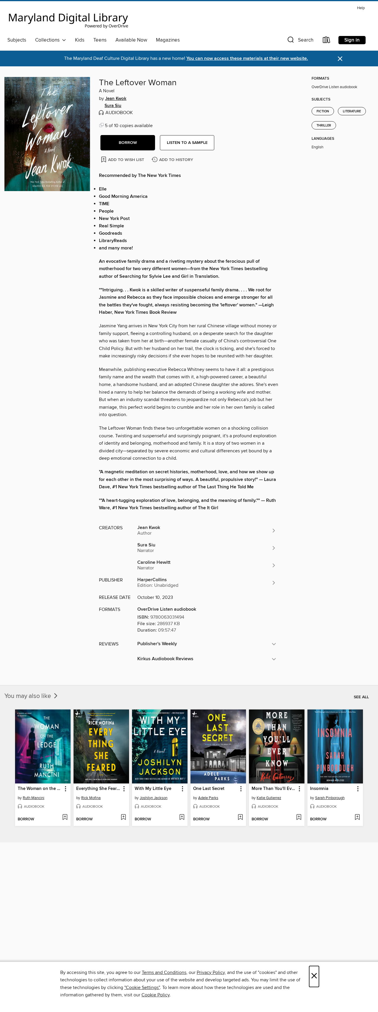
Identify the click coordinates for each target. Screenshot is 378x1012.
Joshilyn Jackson (153, 798)
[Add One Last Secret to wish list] (240, 818)
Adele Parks (208, 798)
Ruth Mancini (33, 798)
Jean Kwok (115, 98)
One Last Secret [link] (208, 788)
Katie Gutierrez (269, 798)
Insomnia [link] (319, 788)
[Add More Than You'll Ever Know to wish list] (298, 818)
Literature (352, 111)
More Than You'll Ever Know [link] (274, 788)
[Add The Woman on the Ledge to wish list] (65, 818)
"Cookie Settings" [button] (142, 987)
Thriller (324, 126)
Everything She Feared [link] (98, 788)
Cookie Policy (155, 995)
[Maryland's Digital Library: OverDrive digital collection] (68, 19)
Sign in (352, 40)
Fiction (323, 111)
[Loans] (326, 41)
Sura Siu (113, 106)
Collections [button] (48, 40)
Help (361, 8)
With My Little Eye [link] (153, 788)
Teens (100, 40)
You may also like (28, 696)
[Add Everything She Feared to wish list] (123, 818)
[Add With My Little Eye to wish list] (181, 818)
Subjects (16, 40)
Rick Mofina (91, 798)
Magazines (168, 40)
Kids (79, 40)
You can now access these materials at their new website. (247, 58)
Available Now (131, 40)
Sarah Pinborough (330, 798)
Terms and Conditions (164, 972)
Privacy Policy (211, 972)
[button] (300, 41)
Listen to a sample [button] (187, 142)
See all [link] (361, 697)
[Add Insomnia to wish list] (357, 818)
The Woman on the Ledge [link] (40, 788)
